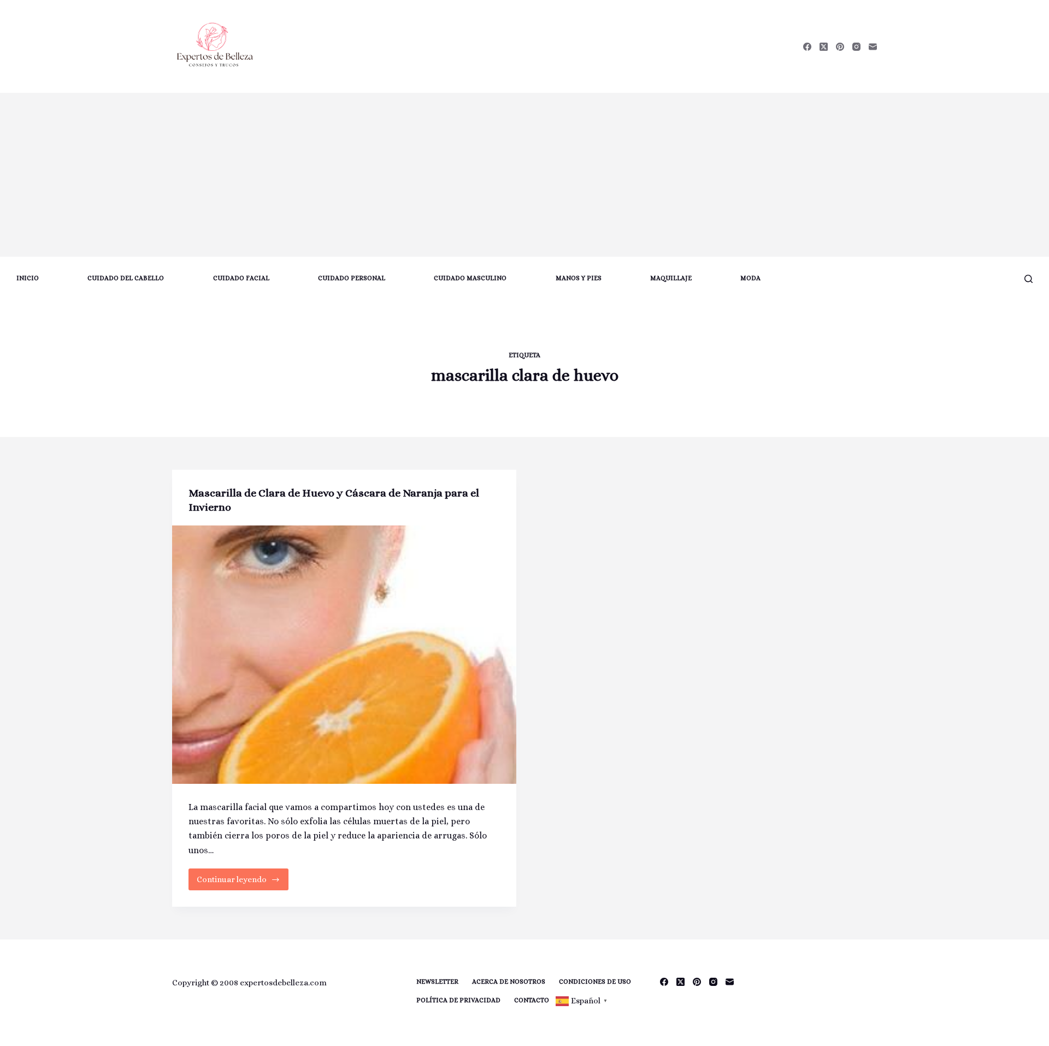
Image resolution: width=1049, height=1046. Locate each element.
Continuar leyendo (237, 882)
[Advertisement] (524, 174)
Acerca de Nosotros (508, 981)
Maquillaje (671, 278)
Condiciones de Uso (595, 981)
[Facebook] (807, 47)
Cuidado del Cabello (125, 278)
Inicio (27, 278)
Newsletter (437, 981)
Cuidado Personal (351, 278)
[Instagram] (856, 47)
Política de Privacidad (458, 1000)
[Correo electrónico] (873, 47)
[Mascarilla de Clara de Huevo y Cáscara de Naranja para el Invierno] (344, 654)
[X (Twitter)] (824, 47)
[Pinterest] (840, 47)
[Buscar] (1028, 279)
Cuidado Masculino (470, 278)
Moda (750, 278)
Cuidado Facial (241, 278)
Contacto (531, 1000)
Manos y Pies (579, 278)
